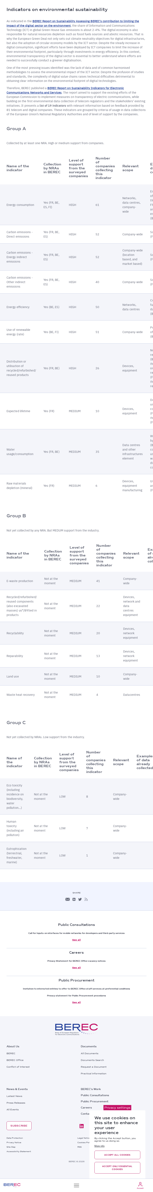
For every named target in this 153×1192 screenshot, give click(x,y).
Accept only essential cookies (117, 1167)
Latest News (14, 1096)
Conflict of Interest (18, 1067)
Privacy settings (117, 1107)
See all (76, 940)
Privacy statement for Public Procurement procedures (76, 995)
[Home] (12, 1185)
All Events (13, 1109)
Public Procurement (94, 1101)
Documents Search (92, 1060)
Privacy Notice (14, 1142)
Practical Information (93, 1073)
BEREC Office (15, 1060)
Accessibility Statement (19, 1151)
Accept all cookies (117, 1155)
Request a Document (94, 1067)
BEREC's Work (91, 1089)
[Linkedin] (81, 1126)
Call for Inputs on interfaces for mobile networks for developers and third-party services (76, 933)
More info (99, 1146)
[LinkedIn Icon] (74, 899)
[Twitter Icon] (80, 899)
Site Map (11, 1147)
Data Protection (15, 1138)
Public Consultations (95, 1095)
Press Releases (16, 1103)
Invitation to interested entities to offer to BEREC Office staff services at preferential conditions (76, 988)
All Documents (89, 1053)
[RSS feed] (86, 899)
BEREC (11, 1053)
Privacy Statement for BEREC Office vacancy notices (76, 961)
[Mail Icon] (67, 899)
